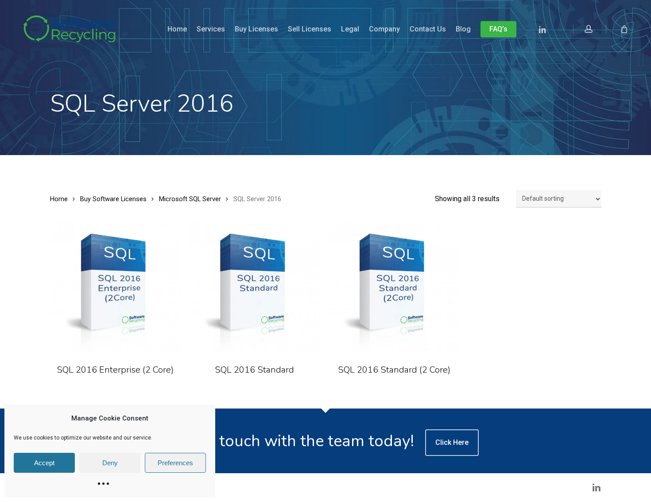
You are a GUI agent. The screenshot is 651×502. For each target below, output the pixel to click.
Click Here (452, 442)
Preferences (175, 463)
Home (59, 199)
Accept (44, 463)
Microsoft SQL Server (190, 199)
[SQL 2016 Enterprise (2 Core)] (115, 288)
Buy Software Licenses (113, 199)
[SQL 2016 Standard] (254, 288)
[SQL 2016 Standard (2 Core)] (394, 288)
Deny (110, 463)
